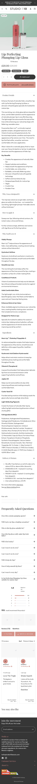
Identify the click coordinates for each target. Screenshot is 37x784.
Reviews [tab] (6, 629)
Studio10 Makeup (20, 777)
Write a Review (27, 634)
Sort (20, 641)
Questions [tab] (16, 629)
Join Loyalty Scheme (27, 85)
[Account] (30, 9)
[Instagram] (6, 758)
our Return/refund (10, 487)
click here (20, 485)
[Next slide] (35, 3)
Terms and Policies (18, 781)
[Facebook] (3, 758)
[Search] (6, 9)
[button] (7, 619)
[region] (18, 619)
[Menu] (2, 9)
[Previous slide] (2, 3)
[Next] (33, 673)
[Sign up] (33, 729)
